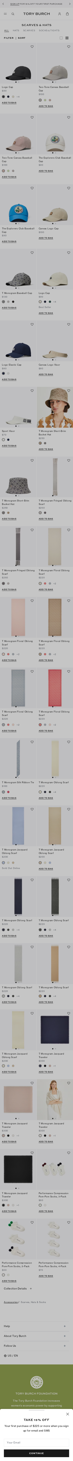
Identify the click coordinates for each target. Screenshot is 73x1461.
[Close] (67, 1414)
